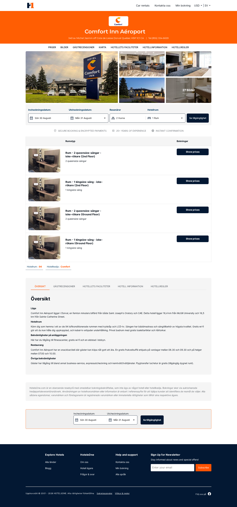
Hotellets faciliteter (124, 47)
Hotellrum (153, 109)
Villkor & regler (122, 493)
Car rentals (142, 5)
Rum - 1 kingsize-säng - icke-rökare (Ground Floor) (84, 241)
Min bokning (183, 5)
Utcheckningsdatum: (80, 109)
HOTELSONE (60, 493)
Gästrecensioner (83, 47)
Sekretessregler (104, 493)
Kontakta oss (162, 5)
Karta (102, 47)
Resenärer (115, 109)
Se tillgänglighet (197, 118)
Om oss (84, 462)
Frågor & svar (87, 474)
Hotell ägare (86, 468)
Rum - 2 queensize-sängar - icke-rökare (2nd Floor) (83, 154)
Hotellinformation (155, 47)
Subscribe (203, 467)
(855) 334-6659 (160, 38)
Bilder (64, 47)
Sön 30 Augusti (43, 118)
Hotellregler (180, 47)
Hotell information (130, 286)
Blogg (48, 468)
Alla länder (50, 462)
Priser (52, 47)
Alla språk (121, 474)
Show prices (193, 151)
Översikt (40, 286)
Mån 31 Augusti (83, 118)
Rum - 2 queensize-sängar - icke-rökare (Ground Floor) (83, 212)
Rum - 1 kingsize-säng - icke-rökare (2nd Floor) (84, 183)
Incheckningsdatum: (39, 109)
